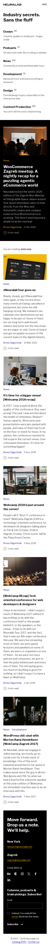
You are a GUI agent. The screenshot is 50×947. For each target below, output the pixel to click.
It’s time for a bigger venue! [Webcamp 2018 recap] (22, 397)
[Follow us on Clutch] (15, 873)
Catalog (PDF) (19, 942)
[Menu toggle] (44, 4)
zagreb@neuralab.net (18, 860)
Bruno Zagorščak (12, 227)
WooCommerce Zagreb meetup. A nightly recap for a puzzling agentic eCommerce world (20, 176)
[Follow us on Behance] (9, 873)
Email (9, 900)
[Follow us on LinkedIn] (9, 879)
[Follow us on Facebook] (35, 873)
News (6, 160)
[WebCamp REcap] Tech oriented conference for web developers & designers (23, 600)
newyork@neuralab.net (19, 846)
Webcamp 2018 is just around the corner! (23, 507)
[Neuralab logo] (12, 4)
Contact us (33, 942)
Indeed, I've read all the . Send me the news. (25, 915)
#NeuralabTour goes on (19, 290)
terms (15, 916)
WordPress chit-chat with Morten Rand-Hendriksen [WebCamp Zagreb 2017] (21, 740)
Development (19, 729)
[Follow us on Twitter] (29, 873)
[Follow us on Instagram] (22, 873)
